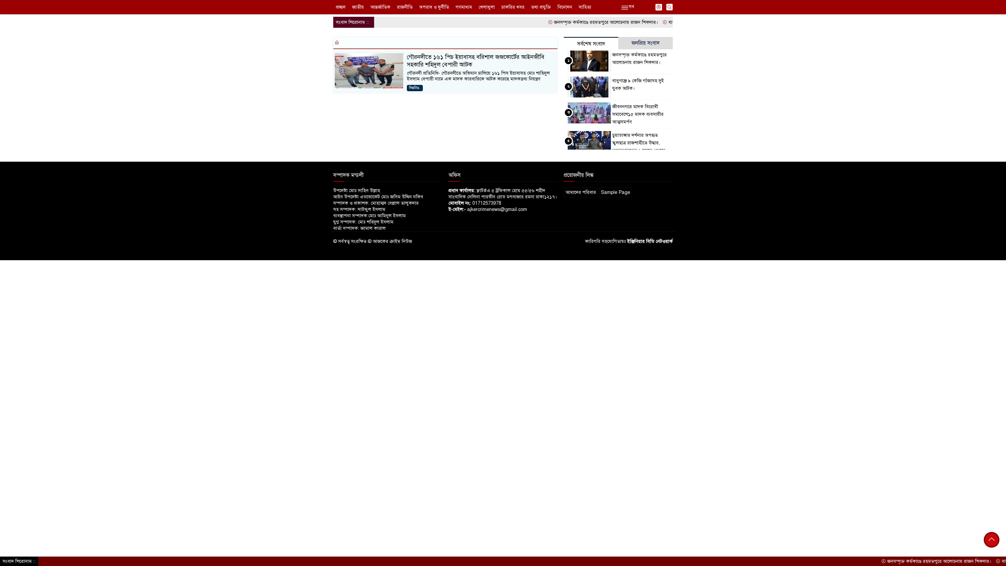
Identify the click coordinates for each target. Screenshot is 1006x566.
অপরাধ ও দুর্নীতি (434, 7)
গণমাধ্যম (464, 7)
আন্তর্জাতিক (380, 7)
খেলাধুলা (487, 7)
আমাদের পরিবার (581, 192)
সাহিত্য (585, 7)
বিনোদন (564, 7)
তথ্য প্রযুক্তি (541, 7)
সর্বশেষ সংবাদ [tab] (591, 44)
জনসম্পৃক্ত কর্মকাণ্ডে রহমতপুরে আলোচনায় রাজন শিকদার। (584, 22)
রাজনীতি (405, 7)
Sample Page (615, 192)
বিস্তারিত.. (415, 88)
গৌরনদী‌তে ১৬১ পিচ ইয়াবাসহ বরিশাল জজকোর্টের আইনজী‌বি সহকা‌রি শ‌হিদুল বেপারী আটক (475, 60)
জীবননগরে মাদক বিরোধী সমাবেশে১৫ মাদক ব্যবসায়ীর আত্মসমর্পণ (638, 114)
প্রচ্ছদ (341, 7)
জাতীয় (358, 7)
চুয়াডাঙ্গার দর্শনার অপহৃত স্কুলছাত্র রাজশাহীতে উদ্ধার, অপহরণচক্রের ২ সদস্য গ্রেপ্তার (638, 142)
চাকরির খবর (512, 7)
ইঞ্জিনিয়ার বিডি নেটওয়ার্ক (650, 241)
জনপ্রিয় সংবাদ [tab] (646, 43)
